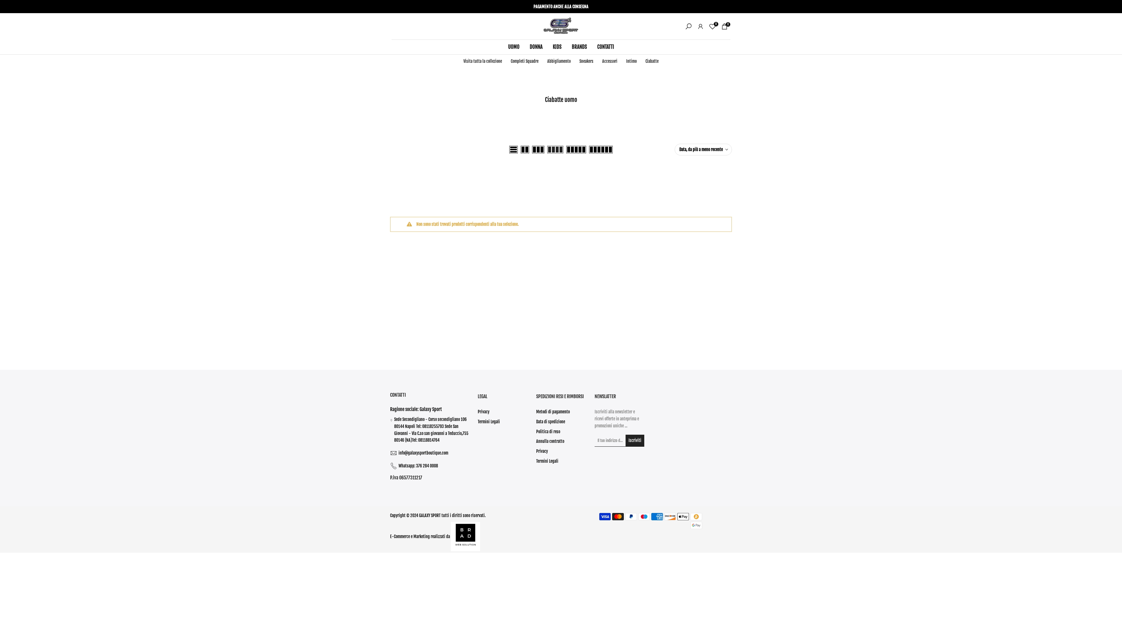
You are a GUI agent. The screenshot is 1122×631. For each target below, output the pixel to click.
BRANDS (579, 47)
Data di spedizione (550, 421)
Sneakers (586, 61)
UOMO (514, 47)
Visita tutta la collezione (482, 61)
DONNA (536, 47)
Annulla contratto (550, 441)
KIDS (557, 47)
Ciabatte (652, 61)
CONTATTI (605, 47)
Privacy (483, 411)
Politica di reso (548, 431)
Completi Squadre (525, 61)
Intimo (631, 61)
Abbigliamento (559, 61)
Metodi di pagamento (553, 411)
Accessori (609, 61)
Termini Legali (489, 421)
